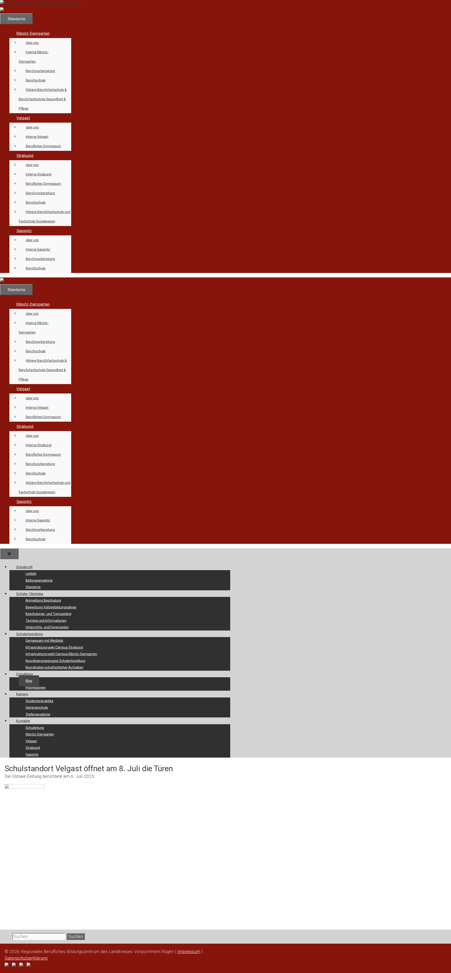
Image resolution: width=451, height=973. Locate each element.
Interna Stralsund (38, 174)
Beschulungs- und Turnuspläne (48, 614)
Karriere (22, 694)
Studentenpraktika (39, 701)
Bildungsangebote (39, 580)
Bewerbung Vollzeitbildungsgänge (51, 607)
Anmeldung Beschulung (43, 600)
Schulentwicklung (29, 634)
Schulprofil (24, 567)
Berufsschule (36, 80)
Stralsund (24, 155)
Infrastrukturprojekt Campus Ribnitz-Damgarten (61, 654)
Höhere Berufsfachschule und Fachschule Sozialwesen (44, 216)
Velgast (23, 118)
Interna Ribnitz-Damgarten (34, 56)
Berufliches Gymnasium (43, 146)
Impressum (188, 951)
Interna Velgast (37, 137)
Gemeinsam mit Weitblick (44, 640)
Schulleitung (35, 728)
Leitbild (31, 574)
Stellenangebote (38, 714)
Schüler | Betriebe (29, 594)
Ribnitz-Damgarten (33, 33)
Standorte (33, 587)
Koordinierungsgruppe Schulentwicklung (55, 661)
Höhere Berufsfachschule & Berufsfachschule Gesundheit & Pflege (43, 99)
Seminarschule (37, 707)
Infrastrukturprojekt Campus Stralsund (54, 647)
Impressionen (36, 687)
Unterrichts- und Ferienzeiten (47, 627)
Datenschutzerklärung (26, 958)
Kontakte (23, 721)
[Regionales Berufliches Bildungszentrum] (37, 10)
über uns (32, 43)
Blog (29, 681)
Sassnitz (24, 230)
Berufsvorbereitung (40, 71)
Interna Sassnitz (38, 249)
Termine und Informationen (46, 621)
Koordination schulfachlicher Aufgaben (54, 667)
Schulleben (24, 674)
